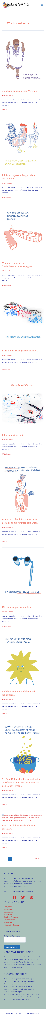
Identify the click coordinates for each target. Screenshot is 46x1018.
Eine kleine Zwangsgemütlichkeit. (20, 350)
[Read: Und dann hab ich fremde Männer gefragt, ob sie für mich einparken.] (23, 489)
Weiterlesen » (6, 110)
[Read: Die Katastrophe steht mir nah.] (23, 577)
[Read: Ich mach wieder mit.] (23, 405)
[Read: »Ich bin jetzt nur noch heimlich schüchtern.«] (23, 661)
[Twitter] (23, 897)
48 (24, 858)
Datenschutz (8, 912)
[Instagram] (31, 897)
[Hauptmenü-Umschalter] (42, 5)
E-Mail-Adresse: (12, 936)
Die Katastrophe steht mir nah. (18, 607)
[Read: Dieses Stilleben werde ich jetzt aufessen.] (23, 817)
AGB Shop (8, 909)
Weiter (38, 858)
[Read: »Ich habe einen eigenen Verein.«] (23, 60)
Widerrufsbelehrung (11, 925)
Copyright (8, 907)
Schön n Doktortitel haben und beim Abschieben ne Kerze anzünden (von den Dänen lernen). (21, 782)
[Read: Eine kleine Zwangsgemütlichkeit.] (23, 320)
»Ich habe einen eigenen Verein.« (19, 90)
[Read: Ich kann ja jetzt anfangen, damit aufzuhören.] (23, 145)
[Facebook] (14, 897)
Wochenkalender (7, 95)
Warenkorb (8, 922)
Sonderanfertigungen (12, 917)
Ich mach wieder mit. (13, 435)
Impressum (8, 914)
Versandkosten (9, 920)
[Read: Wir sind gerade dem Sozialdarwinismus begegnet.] (23, 232)
